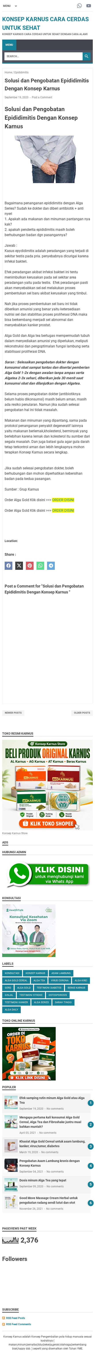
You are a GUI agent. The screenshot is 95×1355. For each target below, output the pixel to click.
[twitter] (19, 566)
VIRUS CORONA (59, 980)
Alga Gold (23, 987)
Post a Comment (42, 97)
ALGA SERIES (41, 1002)
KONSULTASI (12, 973)
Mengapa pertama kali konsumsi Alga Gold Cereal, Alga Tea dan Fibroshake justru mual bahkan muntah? (50, 1122)
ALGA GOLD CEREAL (16, 980)
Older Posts (82, 712)
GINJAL (9, 995)
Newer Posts (13, 712)
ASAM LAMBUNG (61, 973)
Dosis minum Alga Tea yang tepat (42, 1180)
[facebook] (8, 566)
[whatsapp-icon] (79, 6)
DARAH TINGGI (63, 1002)
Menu (9, 44)
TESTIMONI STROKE (30, 995)
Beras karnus (76, 987)
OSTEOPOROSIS (58, 995)
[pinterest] (30, 566)
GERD (8, 987)
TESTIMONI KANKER (16, 1002)
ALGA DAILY (11, 1009)
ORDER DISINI (63, 500)
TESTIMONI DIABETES (49, 987)
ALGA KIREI (81, 980)
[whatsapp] (40, 566)
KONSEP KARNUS (35, 973)
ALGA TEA (39, 980)
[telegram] (51, 566)
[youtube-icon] (88, 6)
